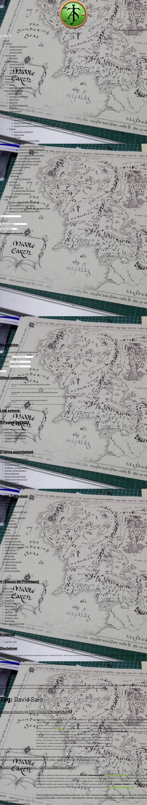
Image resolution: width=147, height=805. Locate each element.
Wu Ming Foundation (12, 571)
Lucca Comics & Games (18, 70)
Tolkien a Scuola (15, 111)
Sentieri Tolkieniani (12, 473)
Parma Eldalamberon (37, 760)
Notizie (59, 757)
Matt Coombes (22, 760)
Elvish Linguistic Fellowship (15, 518)
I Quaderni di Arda (11, 79)
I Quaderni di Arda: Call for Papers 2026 (23, 202)
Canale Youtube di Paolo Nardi (16, 512)
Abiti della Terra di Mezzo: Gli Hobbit (27, 161)
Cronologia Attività (16, 73)
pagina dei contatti (45, 688)
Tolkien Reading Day (16, 67)
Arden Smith (67, 757)
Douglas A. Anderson (12, 603)
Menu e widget (6, 36)
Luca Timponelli (111, 797)
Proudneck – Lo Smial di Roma (16, 468)
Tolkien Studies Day (16, 64)
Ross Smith (60, 760)
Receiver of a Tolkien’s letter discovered (24, 211)
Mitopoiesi (13, 61)
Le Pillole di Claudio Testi (18, 105)
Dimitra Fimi (9, 600)
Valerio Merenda (16, 400)
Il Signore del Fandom (22, 167)
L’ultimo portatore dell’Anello (29, 158)
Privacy (3, 803)
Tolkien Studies (10, 565)
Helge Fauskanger (100, 757)
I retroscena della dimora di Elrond (31, 155)
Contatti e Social (15, 49)
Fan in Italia (85, 795)
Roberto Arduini (60, 795)
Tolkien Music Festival (13, 562)
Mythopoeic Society (12, 465)
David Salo (89, 757)
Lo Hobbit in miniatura (22, 194)
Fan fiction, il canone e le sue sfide (31, 149)
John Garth (9, 612)
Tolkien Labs (14, 99)
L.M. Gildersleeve (11, 615)
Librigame (13, 182)
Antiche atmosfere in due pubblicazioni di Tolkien (35, 384)
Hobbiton (89, 797)
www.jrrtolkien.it (6, 655)
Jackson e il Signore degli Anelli (25, 120)
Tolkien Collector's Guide (14, 547)
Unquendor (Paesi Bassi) (14, 485)
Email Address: (6, 357)
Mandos (8, 529)
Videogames (14, 176)
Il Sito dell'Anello (11, 524)
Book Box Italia (15, 392)
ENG (6, 199)
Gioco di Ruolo (14, 185)
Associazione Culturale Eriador (16, 459)
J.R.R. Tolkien (10, 82)
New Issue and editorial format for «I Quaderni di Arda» (30, 208)
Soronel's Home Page (13, 541)
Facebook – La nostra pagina (16, 435)
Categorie (3, 221)
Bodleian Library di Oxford (14, 506)
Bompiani (8, 509)
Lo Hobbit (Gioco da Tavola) (24, 191)
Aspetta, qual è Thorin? (22, 123)
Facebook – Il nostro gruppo (15, 432)
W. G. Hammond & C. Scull (14, 624)
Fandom (12, 129)
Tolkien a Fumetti (16, 170)
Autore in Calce (21, 757)
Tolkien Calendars (16, 173)
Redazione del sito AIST (18, 46)
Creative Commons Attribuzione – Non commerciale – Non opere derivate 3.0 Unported (79, 685)
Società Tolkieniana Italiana (15, 476)
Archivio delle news (34, 757)
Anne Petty (9, 588)
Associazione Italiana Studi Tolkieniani (132, 30)
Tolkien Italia (9, 556)
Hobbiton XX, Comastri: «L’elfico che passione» (37, 767)
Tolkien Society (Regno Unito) (16, 479)
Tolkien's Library (11, 568)
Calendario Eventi (11, 196)
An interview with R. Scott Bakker (22, 205)
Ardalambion (9, 503)
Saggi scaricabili (15, 93)
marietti (121, 797)
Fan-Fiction (18, 144)
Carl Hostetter (78, 757)
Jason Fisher (10, 606)
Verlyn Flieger (10, 621)
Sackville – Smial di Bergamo (15, 470)
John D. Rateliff (11, 609)
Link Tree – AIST (11, 441)
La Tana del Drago (11, 76)
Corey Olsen (9, 591)
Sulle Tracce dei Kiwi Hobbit (28, 141)
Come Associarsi (15, 52)
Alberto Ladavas (110, 795)
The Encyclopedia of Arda (14, 544)
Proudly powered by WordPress (18, 803)
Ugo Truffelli (4, 800)
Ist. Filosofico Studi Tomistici (16, 462)
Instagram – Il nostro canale (15, 438)
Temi (6, 114)
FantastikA (13, 58)
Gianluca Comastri (64, 797)
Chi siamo (8, 43)
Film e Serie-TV (15, 117)
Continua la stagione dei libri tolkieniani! (35, 400)
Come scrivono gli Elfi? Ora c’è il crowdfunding (36, 711)
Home (7, 41)
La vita (11, 85)
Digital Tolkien (10, 515)
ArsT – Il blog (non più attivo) (15, 429)
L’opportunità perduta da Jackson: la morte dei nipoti (34, 126)
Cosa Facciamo (10, 55)
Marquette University (13, 535)
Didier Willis (142, 795)
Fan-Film (17, 138)
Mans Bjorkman (10, 760)
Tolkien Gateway (11, 553)
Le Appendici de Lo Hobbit (28, 152)
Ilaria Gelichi (99, 797)
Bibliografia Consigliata (13, 91)
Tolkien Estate (10, 550)
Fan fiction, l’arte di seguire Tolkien (31, 146)
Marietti (8, 532)
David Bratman (10, 594)
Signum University (11, 538)
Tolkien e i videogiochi (22, 179)
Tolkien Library (10, 559)
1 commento (93, 760)
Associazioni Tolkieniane (23, 132)
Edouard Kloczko (43, 797)
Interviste (13, 108)
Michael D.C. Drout (11, 618)
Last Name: (4, 366)
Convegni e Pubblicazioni (18, 96)
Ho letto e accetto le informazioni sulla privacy (20, 352)
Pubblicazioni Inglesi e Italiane (20, 88)
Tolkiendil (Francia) (12, 482)
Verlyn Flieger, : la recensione (40, 392)
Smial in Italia (19, 135)
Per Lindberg (50, 760)
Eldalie (53, 797)
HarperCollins (10, 521)
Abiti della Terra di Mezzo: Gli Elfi (26, 164)
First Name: (4, 361)
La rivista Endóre (11, 527)
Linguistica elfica (49, 757)
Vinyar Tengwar (82, 760)
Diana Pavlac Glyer (11, 597)
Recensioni (13, 102)
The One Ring (19, 188)
